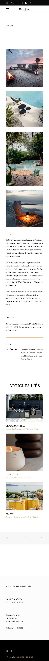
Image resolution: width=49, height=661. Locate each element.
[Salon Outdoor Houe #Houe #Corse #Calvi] (24, 68)
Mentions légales (38, 644)
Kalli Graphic (28, 644)
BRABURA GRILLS (15, 426)
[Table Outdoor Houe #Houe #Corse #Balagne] (24, 159)
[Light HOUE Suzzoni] (24, 208)
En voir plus (10, 317)
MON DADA (12, 475)
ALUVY (10, 514)
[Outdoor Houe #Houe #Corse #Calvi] (24, 109)
